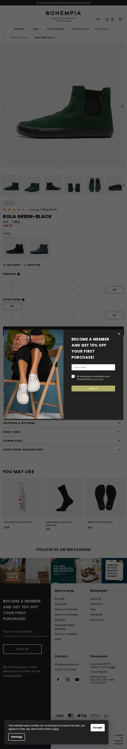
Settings (16, 737)
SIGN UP (93, 388)
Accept (97, 727)
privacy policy (97, 379)
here (56, 729)
